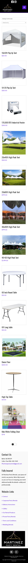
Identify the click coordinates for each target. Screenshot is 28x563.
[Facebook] (11, 552)
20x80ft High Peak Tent (11, 192)
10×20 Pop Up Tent (9, 87)
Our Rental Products (9, 512)
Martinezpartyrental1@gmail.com (12, 464)
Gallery (5, 508)
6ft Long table (7, 327)
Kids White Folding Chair (11, 431)
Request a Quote (14, 48)
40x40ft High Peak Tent (11, 226)
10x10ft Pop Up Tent (9, 52)
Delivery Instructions (9, 504)
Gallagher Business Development (17, 557)
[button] (24, 7)
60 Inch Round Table (9, 292)
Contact (5, 496)
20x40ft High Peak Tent (11, 157)
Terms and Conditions (9, 521)
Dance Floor (6, 362)
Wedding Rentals (8, 525)
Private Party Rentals (9, 516)
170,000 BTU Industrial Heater (13, 122)
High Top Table (7, 396)
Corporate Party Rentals (10, 500)
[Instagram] (16, 552)
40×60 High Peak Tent (10, 257)
